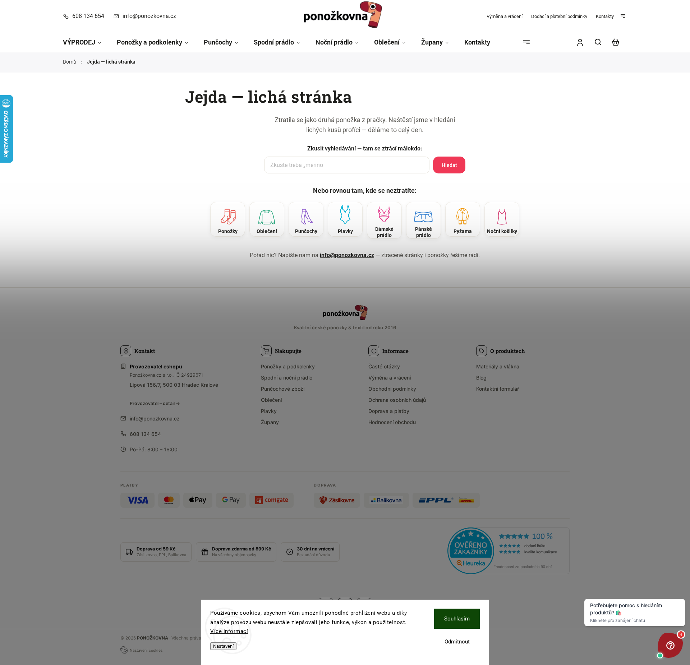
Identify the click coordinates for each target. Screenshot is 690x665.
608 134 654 (145, 434)
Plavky (269, 411)
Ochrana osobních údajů (397, 400)
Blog (481, 378)
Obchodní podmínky (392, 389)
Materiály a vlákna (497, 366)
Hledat (449, 165)
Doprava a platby (388, 411)
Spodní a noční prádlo (286, 378)
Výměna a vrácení (505, 16)
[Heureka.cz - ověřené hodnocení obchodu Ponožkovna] (508, 551)
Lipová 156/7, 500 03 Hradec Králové (174, 385)
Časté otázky (384, 366)
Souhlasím (457, 618)
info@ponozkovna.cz (347, 255)
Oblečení (271, 400)
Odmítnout (457, 641)
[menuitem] (86, 42)
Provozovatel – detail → (155, 403)
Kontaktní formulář (497, 389)
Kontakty (605, 16)
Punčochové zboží (282, 389)
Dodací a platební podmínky (559, 16)
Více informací (229, 631)
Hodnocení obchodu (392, 422)
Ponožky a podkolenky (288, 366)
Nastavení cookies (146, 650)
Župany (270, 422)
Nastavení (223, 646)
